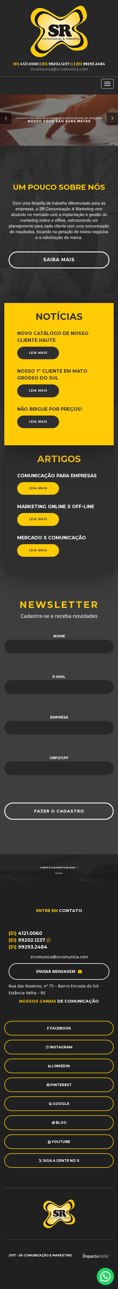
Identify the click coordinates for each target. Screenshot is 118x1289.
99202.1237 (56, 64)
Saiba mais (59, 259)
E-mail (59, 677)
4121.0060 (26, 64)
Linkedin (60, 1066)
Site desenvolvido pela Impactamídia (95, 1255)
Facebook (60, 1028)
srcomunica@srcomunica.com (59, 69)
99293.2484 (90, 64)
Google (60, 1104)
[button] (105, 1276)
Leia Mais (38, 353)
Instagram (60, 1047)
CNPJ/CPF (59, 758)
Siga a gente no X (60, 1160)
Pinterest (61, 1085)
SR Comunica (59, 31)
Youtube (60, 1142)
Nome (59, 636)
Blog (60, 1122)
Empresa (59, 717)
